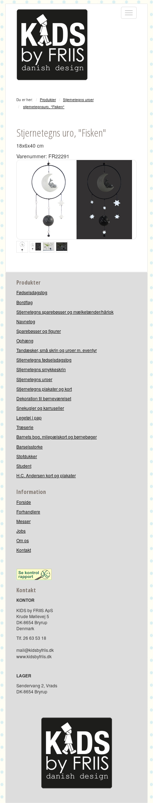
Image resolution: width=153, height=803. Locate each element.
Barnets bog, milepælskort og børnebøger (56, 437)
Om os (22, 540)
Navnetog (25, 321)
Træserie (24, 427)
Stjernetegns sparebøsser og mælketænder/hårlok (65, 312)
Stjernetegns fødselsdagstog (44, 360)
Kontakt (23, 550)
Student (23, 466)
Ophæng (24, 340)
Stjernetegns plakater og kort (44, 389)
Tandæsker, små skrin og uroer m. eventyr (56, 350)
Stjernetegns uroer (78, 99)
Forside (23, 502)
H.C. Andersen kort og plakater (46, 475)
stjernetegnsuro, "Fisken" (43, 106)
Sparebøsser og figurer (38, 331)
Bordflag (24, 302)
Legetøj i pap (29, 417)
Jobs (21, 531)
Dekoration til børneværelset (43, 398)
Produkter (48, 99)
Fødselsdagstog (31, 292)
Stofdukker (26, 456)
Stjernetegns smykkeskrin (41, 369)
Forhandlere (28, 511)
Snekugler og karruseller (40, 408)
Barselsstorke (29, 447)
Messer (23, 521)
